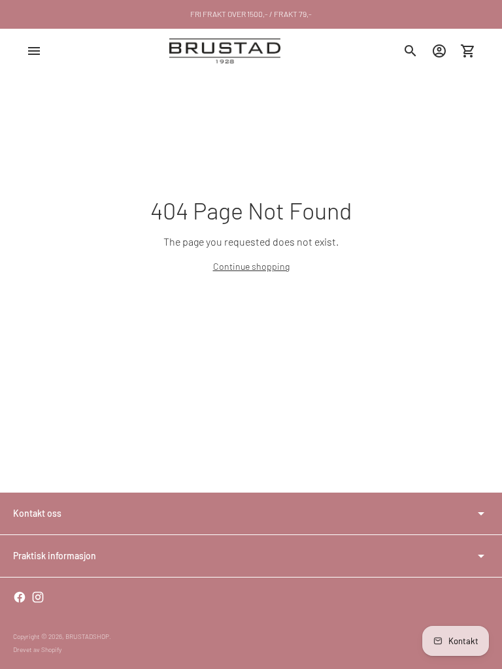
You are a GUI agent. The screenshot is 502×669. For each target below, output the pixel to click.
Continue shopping (251, 266)
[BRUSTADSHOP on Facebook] (19, 597)
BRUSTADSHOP (87, 636)
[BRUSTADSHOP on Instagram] (37, 597)
